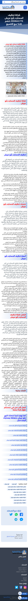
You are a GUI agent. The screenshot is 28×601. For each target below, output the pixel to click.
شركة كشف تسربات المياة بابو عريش (16, 440)
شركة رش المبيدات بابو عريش (18, 474)
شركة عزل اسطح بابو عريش (18, 445)
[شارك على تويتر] (11, 514)
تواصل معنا (24, 580)
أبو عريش (14, 484)
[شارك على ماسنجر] (21, 519)
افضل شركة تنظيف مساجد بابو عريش (17, 489)
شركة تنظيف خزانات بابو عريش (18, 454)
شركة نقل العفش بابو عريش (18, 450)
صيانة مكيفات (22, 569)
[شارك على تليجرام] (15, 519)
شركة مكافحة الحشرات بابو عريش (17, 430)
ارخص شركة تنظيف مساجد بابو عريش (17, 486)
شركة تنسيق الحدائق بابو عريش (17, 425)
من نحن (25, 577)
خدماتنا (25, 579)
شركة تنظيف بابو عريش (19, 435)
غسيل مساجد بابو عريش (20, 500)
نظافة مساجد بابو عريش (20, 502)
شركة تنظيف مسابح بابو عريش (17, 464)
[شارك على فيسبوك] (21, 514)
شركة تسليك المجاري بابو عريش (17, 469)
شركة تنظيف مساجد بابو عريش (18, 497)
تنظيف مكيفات (21, 567)
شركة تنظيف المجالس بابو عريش (17, 479)
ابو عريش (7, 484)
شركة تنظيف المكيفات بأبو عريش (17, 459)
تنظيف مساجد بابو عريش (20, 492)
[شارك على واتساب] (16, 514)
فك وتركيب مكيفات (20, 571)
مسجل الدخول (11, 536)
